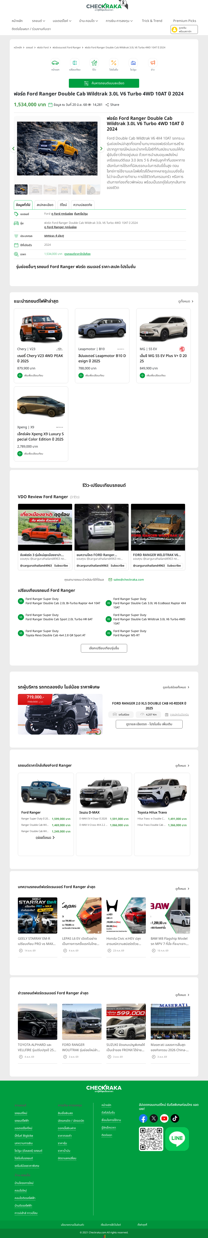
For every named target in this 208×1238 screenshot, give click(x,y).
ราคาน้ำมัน (64, 1151)
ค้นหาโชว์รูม (81, 214)
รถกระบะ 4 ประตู (54, 236)
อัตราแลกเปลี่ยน (67, 1158)
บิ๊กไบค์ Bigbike (24, 1136)
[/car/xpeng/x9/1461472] (41, 406)
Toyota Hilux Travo (152, 812)
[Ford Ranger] (45, 792)
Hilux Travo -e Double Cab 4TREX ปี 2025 (152, 818)
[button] (184, 29)
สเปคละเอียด (45, 204)
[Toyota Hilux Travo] (162, 792)
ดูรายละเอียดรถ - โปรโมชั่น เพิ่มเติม (149, 724)
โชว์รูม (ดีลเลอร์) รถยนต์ (28, 1151)
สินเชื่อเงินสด (65, 1113)
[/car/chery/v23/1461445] (41, 328)
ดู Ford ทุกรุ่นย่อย (62, 214)
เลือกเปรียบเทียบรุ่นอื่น (104, 648)
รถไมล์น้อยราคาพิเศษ (27, 1166)
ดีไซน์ (63, 204)
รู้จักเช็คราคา (109, 1127)
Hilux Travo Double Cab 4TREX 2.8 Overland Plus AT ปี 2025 (152, 825)
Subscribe (61, 566)
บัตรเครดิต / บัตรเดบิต (71, 1121)
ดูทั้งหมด (184, 301)
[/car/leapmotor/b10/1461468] (102, 328)
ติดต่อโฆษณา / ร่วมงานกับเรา (31, 29)
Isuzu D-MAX (89, 812)
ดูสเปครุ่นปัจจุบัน (179, 714)
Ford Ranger (31, 812)
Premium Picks (184, 20)
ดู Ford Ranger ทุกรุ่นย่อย (60, 227)
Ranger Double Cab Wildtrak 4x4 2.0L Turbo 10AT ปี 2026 (35, 831)
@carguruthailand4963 (36, 566)
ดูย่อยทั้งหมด (43, 837)
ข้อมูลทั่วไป (23, 204)
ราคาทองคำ (65, 1136)
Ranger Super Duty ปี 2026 (35, 818)
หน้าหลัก (17, 20)
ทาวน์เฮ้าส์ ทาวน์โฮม (26, 1213)
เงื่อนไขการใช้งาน (111, 1120)
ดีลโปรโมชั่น (108, 1112)
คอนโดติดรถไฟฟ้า (25, 1198)
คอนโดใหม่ (21, 1190)
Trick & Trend (152, 20)
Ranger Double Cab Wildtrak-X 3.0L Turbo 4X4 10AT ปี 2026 (35, 825)
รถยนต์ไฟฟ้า (22, 1121)
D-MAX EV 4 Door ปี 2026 (93, 818)
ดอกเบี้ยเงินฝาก (67, 1128)
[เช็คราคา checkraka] (104, 7)
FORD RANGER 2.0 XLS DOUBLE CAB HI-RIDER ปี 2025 (149, 706)
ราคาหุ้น (62, 1143)
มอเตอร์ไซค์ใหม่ (23, 1128)
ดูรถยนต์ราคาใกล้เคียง (77, 254)
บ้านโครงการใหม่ (24, 1183)
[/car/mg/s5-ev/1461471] (163, 328)
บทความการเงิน (24, 1143)
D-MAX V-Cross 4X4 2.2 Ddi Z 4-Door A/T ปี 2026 (93, 825)
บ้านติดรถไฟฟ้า (23, 1205)
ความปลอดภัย (82, 204)
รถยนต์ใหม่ (21, 1113)
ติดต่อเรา (107, 1135)
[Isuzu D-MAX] (104, 792)
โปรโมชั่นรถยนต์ (24, 1158)
